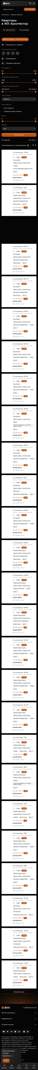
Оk (6, 1061)
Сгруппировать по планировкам (14, 145)
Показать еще (19, 992)
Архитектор (5, 15)
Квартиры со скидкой (14, 45)
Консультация (30, 9)
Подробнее (7, 1056)
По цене (32, 140)
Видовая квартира (13, 63)
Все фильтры (19, 135)
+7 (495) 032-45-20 (29, 1008)
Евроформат (11, 59)
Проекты (11, 1068)
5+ (18, 53)
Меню (33, 1068)
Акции (26, 1068)
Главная (19, 1068)
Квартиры (4, 1068)
